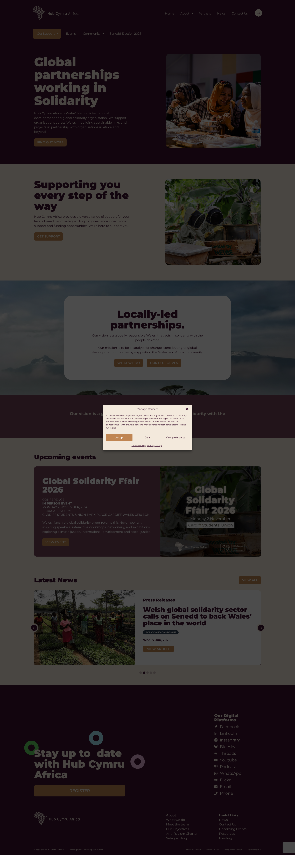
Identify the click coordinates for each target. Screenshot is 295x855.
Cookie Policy (139, 445)
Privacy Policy (154, 445)
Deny (148, 437)
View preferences (175, 437)
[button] (187, 409)
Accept (119, 437)
